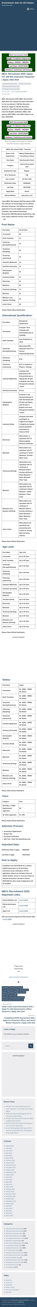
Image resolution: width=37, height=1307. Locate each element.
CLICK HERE (23, 900)
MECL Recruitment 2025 (9, 1000)
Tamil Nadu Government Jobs (15, 1260)
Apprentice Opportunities (13, 1240)
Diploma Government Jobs (14, 1248)
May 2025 (9, 1182)
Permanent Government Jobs (10, 86)
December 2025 (11, 1165)
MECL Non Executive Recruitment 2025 (13, 997)
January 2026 (10, 1163)
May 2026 (9, 1153)
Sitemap (8, 1292)
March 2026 (9, 1158)
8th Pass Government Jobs (14, 1236)
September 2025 (11, 1172)
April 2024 (9, 1213)
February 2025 (10, 1189)
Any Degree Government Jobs (15, 1238)
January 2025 (10, 1191)
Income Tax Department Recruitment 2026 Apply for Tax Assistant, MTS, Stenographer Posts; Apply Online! (19, 1130)
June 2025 (9, 1179)
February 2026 (10, 1160)
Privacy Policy (10, 1287)
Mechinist (11, 992)
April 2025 (9, 1184)
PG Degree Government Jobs (10, 89)
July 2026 (9, 1148)
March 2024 (9, 1215)
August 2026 (10, 1146)
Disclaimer (9, 1285)
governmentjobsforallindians (19, 91)
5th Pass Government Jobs (14, 1233)
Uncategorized (10, 1267)
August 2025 (10, 1175)
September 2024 (11, 1201)
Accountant (5, 987)
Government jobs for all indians (10, 990)
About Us (9, 1280)
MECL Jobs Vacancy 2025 (9, 995)
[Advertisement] (18, 32)
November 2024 (11, 1196)
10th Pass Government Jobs (14, 1228)
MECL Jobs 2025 (20, 992)
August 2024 (10, 1203)
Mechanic (5, 992)
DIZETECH (21, 1302)
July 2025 (9, 1177)
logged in (14, 1034)
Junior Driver (24, 990)
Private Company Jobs (13, 1257)
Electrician (19, 987)
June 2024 (9, 1208)
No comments (6, 94)
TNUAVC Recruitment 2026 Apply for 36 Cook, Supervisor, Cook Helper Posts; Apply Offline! (19, 1109)
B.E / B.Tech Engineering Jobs (15, 1243)
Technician (20, 1000)
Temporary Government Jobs (14, 1262)
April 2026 (9, 1155)
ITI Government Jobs (25, 83)
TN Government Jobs (12, 1264)
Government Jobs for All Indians (18, 3)
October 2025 (10, 1170)
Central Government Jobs (9, 83)
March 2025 (9, 1187)
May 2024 (9, 1211)
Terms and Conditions (12, 1290)
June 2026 (9, 1150)
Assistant (12, 987)
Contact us (9, 1282)
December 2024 (11, 1194)
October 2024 (10, 1199)
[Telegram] (18, 982)
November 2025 (11, 1167)
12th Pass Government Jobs (14, 1231)
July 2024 (9, 1206)
